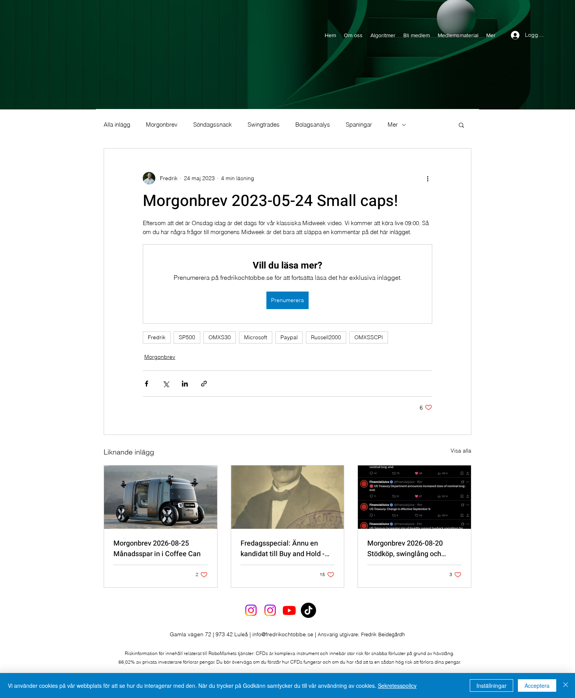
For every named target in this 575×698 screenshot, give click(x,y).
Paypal (289, 337)
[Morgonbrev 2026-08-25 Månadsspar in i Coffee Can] (160, 497)
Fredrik (156, 337)
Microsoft (255, 337)
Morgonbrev (162, 124)
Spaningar (359, 124)
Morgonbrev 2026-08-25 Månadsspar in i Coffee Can (157, 548)
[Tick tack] (308, 610)
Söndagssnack (212, 124)
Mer (393, 124)
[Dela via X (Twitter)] (165, 383)
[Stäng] (565, 685)
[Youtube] (289, 610)
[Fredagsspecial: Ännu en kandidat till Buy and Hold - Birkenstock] (287, 497)
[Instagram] (251, 610)
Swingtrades (264, 124)
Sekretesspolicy (397, 685)
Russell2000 (326, 337)
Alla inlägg (117, 124)
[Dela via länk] (204, 383)
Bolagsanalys (312, 124)
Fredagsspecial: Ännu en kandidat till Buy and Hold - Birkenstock (283, 548)
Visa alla (461, 450)
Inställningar (491, 685)
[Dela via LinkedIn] (185, 383)
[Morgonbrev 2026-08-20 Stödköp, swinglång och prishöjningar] (414, 497)
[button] (461, 125)
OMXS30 (219, 337)
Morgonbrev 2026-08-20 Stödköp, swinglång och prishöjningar (405, 548)
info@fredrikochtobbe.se (282, 634)
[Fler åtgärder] (427, 178)
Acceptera (537, 685)
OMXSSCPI (368, 337)
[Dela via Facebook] (146, 383)
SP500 (187, 337)
